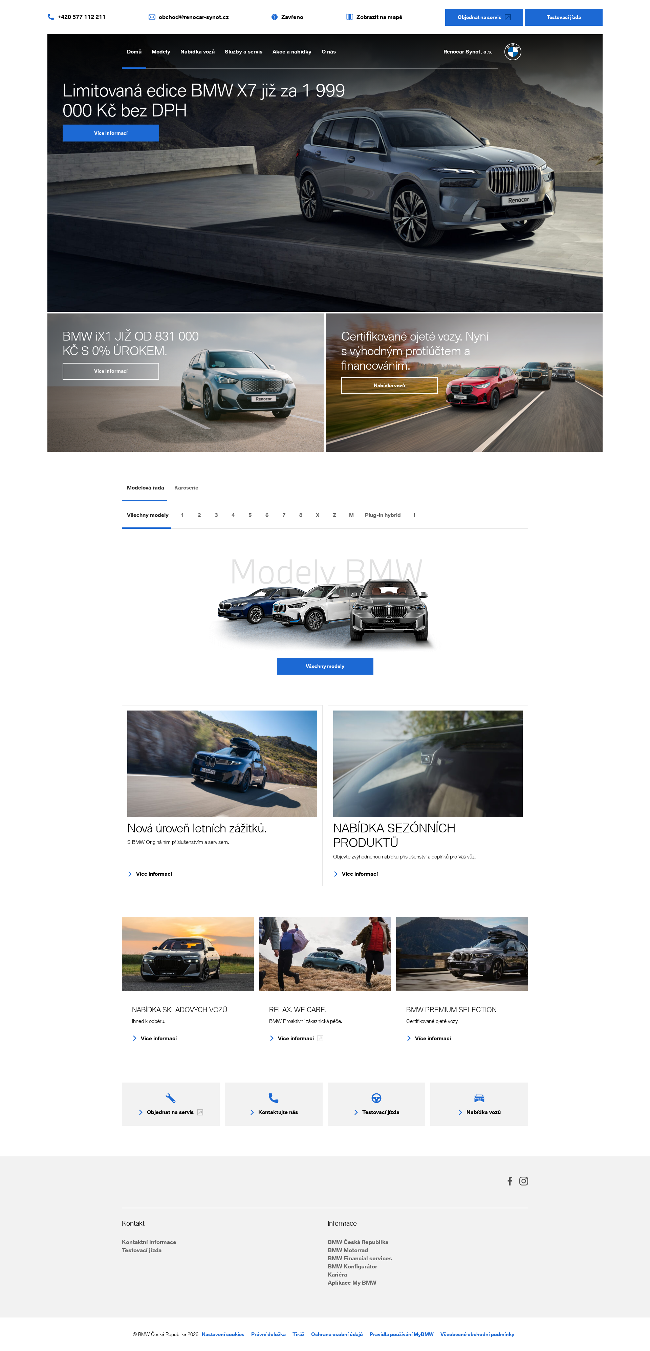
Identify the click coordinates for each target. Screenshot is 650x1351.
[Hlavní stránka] (512, 51)
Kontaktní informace (149, 1242)
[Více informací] (222, 764)
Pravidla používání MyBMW (402, 1334)
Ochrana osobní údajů (337, 1334)
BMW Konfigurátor (352, 1266)
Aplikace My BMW (352, 1282)
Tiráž (298, 1334)
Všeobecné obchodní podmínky (477, 1334)
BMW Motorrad (348, 1250)
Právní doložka (268, 1334)
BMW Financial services (360, 1258)
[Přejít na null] (431, 514)
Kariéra (337, 1274)
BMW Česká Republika (358, 1242)
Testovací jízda (141, 1250)
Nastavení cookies (223, 1334)
